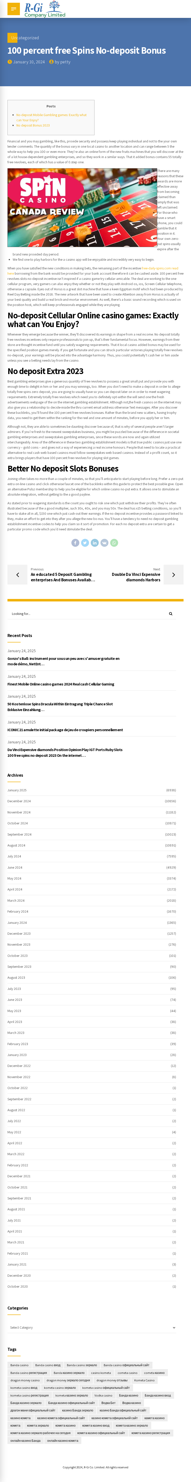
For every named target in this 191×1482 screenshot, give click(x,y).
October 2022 (17, 1088)
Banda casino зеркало (82, 1365)
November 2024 (19, 812)
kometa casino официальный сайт (106, 1388)
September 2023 (19, 966)
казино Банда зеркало (77, 1410)
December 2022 (19, 1065)
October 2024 (17, 823)
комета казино (65, 1425)
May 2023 (14, 1011)
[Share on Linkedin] (95, 543)
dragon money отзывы (112, 1380)
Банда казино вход (158, 1395)
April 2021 (14, 1231)
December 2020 (19, 1275)
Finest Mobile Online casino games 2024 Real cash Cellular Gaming (60, 684)
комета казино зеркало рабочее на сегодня (40, 1433)
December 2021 (18, 1176)
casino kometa (101, 1373)
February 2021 (17, 1253)
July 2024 (14, 856)
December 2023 (19, 933)
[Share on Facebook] (75, 543)
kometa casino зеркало (60, 1388)
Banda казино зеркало (69, 1373)
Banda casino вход (47, 1365)
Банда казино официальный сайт (71, 1403)
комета (15, 1425)
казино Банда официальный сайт (123, 1410)
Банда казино (128, 1395)
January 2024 (17, 922)
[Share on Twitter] (85, 543)
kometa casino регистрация (29, 1395)
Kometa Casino (144, 1380)
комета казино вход (95, 1425)
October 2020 (17, 1286)
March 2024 (16, 900)
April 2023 (14, 1021)
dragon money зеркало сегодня (68, 1380)
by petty (62, 62)
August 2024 (16, 845)
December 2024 (19, 801)
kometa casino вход (23, 1388)
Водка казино (131, 1403)
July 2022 (14, 1121)
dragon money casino (25, 1380)
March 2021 (15, 1242)
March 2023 (15, 1032)
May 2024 (14, 878)
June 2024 (14, 867)
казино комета (20, 1418)
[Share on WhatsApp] (114, 543)
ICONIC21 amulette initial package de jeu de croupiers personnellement (65, 729)
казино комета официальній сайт (115, 1418)
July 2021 (14, 1220)
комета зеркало (38, 1425)
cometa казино (154, 1373)
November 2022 (18, 1077)
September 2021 (19, 1198)
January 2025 (17, 790)
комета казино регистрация (151, 1433)
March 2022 (15, 1154)
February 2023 (17, 1044)
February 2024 (17, 911)
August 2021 (16, 1209)
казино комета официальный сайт (61, 1418)
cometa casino (128, 1373)
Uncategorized (25, 38)
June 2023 (14, 999)
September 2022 (19, 1099)
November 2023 (18, 944)
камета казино (154, 1418)
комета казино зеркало (132, 1425)
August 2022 (16, 1110)
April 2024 (14, 889)
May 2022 (14, 1132)
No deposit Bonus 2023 (33, 125)
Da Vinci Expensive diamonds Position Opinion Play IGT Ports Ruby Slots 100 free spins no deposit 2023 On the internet (65, 752)
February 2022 (17, 1165)
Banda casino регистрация (28, 1373)
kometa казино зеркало (71, 1395)
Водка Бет (108, 1403)
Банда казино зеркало (26, 1403)
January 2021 (16, 1264)
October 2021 (17, 1187)
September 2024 (19, 834)
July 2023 (14, 988)
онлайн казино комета (62, 1441)
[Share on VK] (104, 543)
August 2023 (16, 977)
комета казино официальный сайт (101, 1433)
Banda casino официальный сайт (126, 1365)
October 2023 (17, 955)
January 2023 (17, 1055)
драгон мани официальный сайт (32, 1410)
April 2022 (14, 1143)
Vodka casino (103, 1395)
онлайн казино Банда (25, 1441)
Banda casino (19, 1365)
